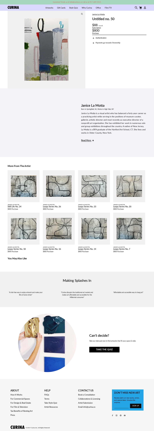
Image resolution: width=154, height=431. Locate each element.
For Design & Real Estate (20, 403)
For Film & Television (19, 407)
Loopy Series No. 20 (122, 207)
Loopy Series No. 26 (52, 207)
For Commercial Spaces (20, 399)
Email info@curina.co (86, 407)
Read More (86, 140)
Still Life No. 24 (14, 207)
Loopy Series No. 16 (52, 249)
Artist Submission (85, 403)
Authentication (101, 38)
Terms (46, 399)
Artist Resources (51, 407)
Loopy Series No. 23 (87, 207)
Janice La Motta (98, 14)
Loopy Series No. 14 (87, 249)
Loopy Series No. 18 (17, 249)
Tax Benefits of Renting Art (21, 411)
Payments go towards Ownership (108, 43)
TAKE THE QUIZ (104, 349)
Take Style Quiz (50, 403)
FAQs (46, 395)
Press (12, 415)
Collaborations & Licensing (89, 399)
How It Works (16, 395)
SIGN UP (135, 406)
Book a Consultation (86, 395)
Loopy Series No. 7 (121, 249)
